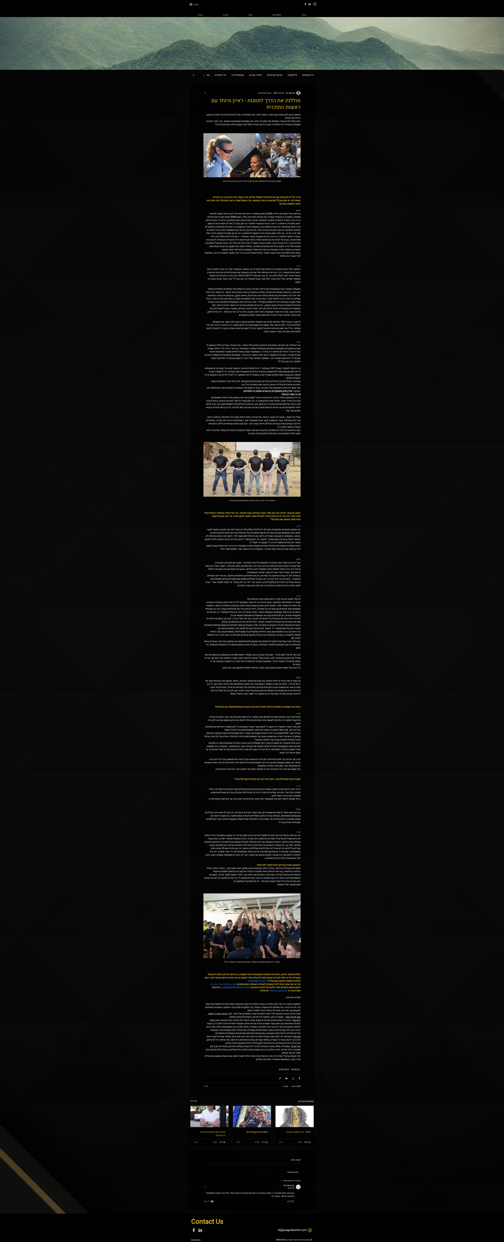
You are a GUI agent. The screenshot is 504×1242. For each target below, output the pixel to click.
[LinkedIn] (309, 4)
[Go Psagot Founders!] (252, 1116)
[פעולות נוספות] (205, 93)
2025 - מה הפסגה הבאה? (298, 1132)
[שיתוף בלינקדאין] (286, 1078)
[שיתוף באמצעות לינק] (280, 1078)
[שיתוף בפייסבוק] (299, 1078)
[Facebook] (305, 4)
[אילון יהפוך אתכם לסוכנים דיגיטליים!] (209, 1116)
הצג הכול (193, 1101)
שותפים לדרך (237, 75)
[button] (193, 75)
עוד (208, 75)
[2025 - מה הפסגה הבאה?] (294, 1116)
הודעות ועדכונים (274, 75)
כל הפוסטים (308, 75)
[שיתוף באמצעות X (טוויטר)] (293, 1078)
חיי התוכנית (220, 75)
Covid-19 (292, 75)
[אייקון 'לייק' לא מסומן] (292, 1201)
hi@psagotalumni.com (292, 1230)
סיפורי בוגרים (255, 75)
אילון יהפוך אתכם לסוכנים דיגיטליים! (212, 1133)
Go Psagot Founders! (257, 1132)
